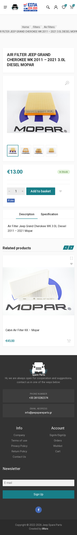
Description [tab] (26, 214)
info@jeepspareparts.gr (38, 412)
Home (25, 27)
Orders (58, 440)
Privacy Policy (19, 446)
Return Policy (19, 451)
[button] (69, 341)
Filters (36, 27)
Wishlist (57, 446)
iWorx (45, 528)
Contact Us (19, 456)
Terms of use (19, 440)
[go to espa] (30, 7)
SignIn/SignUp (58, 435)
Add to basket (41, 191)
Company (19, 435)
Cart (57, 451)
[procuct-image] (38, 291)
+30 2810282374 (38, 397)
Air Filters (49, 27)
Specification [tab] (49, 214)
